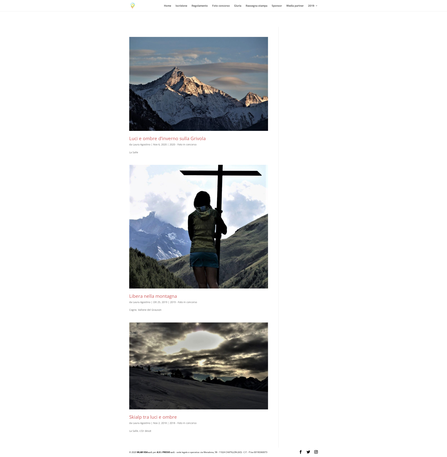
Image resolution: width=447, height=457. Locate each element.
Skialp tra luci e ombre (153, 417)
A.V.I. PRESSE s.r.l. (166, 452)
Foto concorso (221, 6)
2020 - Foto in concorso (183, 144)
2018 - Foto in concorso (183, 423)
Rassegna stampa (256, 6)
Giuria (237, 6)
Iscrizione (181, 6)
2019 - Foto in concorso (183, 302)
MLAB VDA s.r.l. (144, 452)
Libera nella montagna (153, 296)
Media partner (295, 6)
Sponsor (277, 6)
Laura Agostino (141, 144)
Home (167, 6)
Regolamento (200, 6)
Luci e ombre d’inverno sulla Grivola (167, 138)
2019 (311, 6)
